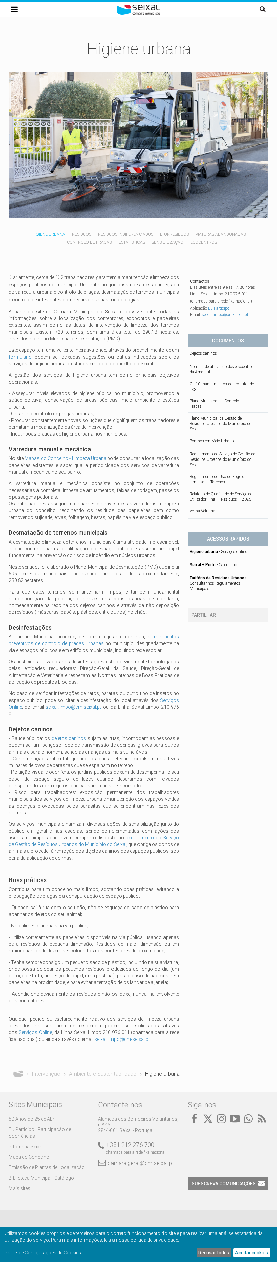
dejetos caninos (69, 738)
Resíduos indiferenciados (125, 234)
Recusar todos (213, 1252)
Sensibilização (167, 242)
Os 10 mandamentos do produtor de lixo (222, 387)
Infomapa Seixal (26, 1146)
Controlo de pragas (89, 242)
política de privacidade (154, 1240)
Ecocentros (203, 242)
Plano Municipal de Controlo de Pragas (217, 404)
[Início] (138, 13)
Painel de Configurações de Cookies (43, 1252)
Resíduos (81, 234)
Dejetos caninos (203, 353)
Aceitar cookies (251, 1252)
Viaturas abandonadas (221, 234)
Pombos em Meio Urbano (212, 441)
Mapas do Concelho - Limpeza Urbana (65, 458)
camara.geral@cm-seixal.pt (141, 1163)
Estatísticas (132, 242)
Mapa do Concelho (29, 1157)
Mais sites (19, 1188)
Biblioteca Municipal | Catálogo (41, 1178)
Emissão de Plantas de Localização (47, 1167)
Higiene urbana (48, 234)
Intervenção (46, 1074)
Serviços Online (35, 1032)
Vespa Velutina (202, 511)
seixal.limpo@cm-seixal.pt (73, 707)
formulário (20, 357)
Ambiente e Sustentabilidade (102, 1074)
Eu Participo (218, 308)
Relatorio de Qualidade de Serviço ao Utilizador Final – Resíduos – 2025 (221, 497)
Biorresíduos (174, 234)
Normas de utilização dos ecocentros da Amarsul (222, 369)
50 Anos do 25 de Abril (32, 1119)
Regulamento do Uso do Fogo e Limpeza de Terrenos (217, 479)
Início (18, 1074)
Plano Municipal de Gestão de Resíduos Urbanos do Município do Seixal (220, 423)
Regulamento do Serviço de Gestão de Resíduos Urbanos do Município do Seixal (222, 459)
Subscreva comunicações (224, 1183)
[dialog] (138, 1244)
